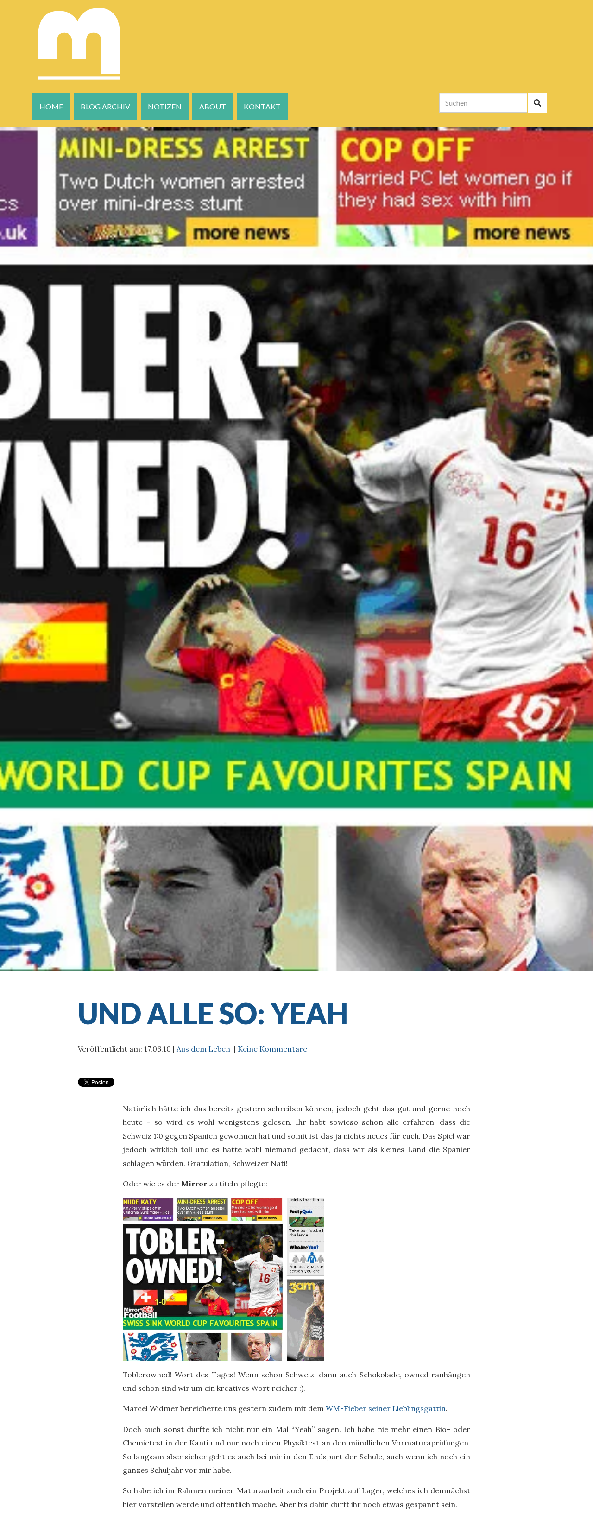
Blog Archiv (105, 106)
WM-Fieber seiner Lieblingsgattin (386, 1408)
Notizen (165, 106)
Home (51, 106)
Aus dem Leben (203, 1048)
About (212, 106)
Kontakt (262, 106)
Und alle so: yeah (213, 1013)
